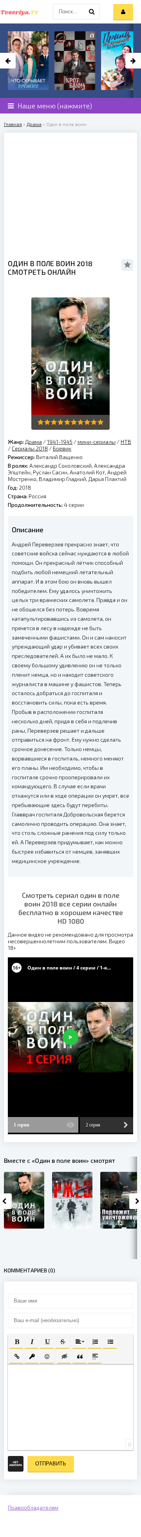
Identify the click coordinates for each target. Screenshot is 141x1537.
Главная (13, 124)
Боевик (62, 448)
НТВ (126, 441)
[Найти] (92, 12)
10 (100, 422)
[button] (16, 1341)
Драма (34, 124)
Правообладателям (33, 1507)
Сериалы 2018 (30, 448)
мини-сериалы (97, 441)
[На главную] (19, 11)
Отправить (50, 1464)
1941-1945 (59, 441)
